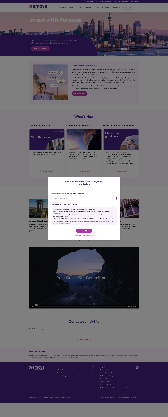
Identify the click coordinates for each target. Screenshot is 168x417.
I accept (84, 230)
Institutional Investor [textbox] (60, 198)
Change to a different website (84, 235)
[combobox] (84, 198)
